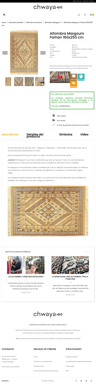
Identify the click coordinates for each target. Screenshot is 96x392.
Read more (25, 292)
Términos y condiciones (43, 361)
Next (43, 53)
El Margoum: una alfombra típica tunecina (70, 277)
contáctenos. (64, 106)
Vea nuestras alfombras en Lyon (46, 371)
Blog (92, 1)
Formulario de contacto (11, 367)
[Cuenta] (80, 15)
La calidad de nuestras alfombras (78, 361)
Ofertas (86, 1)
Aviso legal (70, 366)
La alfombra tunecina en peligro (25, 276)
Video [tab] (84, 134)
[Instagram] (91, 381)
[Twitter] (81, 381)
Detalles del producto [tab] (35, 135)
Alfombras (77, 1)
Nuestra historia (72, 357)
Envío (36, 357)
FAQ (67, 371)
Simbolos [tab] (65, 134)
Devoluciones (39, 366)
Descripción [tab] (10, 134)
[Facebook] (76, 381)
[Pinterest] (86, 381)
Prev (5, 53)
